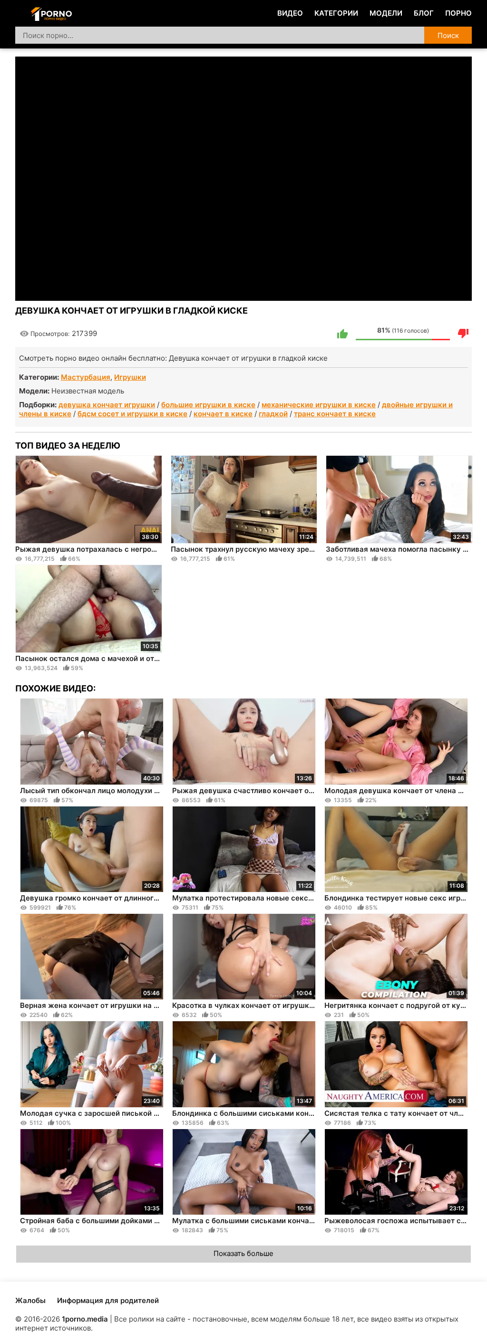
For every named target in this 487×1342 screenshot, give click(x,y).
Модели (386, 13)
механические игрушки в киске (319, 404)
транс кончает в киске (335, 413)
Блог (424, 13)
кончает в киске (223, 413)
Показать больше (243, 1253)
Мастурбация (85, 377)
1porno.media (85, 1318)
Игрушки (130, 377)
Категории (336, 13)
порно (458, 13)
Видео (290, 13)
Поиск (448, 35)
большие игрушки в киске (208, 404)
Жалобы (30, 1300)
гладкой (273, 413)
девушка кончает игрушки (106, 404)
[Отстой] (463, 333)
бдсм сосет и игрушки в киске (132, 413)
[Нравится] (342, 333)
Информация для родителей (108, 1300)
